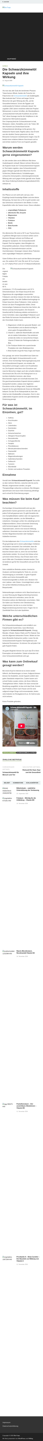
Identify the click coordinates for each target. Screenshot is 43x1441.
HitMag (30, 1438)
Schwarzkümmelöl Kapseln (26, 752)
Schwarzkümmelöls (27, 541)
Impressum (6, 1422)
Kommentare (18, 783)
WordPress (21, 1438)
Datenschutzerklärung (10, 1426)
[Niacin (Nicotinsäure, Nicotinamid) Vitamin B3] (8, 951)
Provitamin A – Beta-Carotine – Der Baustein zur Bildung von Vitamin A (28, 1259)
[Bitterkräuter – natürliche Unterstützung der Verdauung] (8, 788)
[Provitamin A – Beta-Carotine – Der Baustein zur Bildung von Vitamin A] (8, 1257)
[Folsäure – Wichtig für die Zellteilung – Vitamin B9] (8, 798)
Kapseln (5, 66)
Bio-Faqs (17, 1435)
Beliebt (7, 783)
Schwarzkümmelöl (20, 96)
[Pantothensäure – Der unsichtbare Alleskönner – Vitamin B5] (8, 1104)
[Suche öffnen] (38, 59)
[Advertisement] (21, 34)
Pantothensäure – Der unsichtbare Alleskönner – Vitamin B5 (26, 1106)
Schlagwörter (32, 783)
